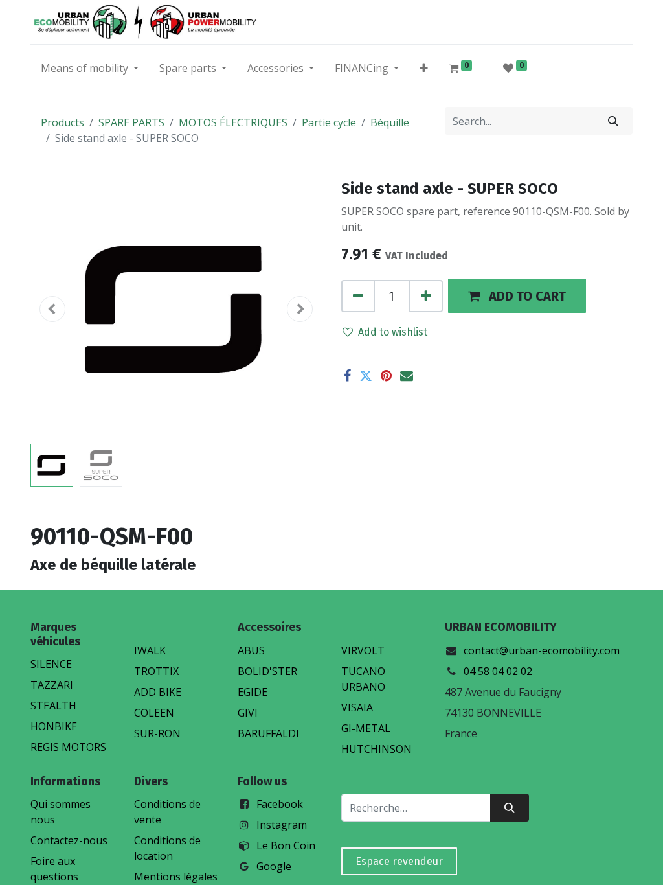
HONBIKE (53, 726)
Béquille (389, 122)
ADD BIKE (157, 692)
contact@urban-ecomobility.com (542, 650)
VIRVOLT (363, 650)
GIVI (248, 713)
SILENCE (51, 664)
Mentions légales (176, 876)
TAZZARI (51, 685)
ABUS (251, 650)
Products (62, 122)
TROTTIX (156, 671)
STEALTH (53, 705)
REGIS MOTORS (68, 747)
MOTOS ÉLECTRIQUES (233, 122)
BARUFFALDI (268, 733)
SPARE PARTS (131, 122)
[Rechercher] (509, 808)
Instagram (281, 825)
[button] (424, 70)
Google (273, 866)
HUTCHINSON (376, 749)
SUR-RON (157, 733)
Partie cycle (329, 122)
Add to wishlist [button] (392, 332)
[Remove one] (358, 296)
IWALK (150, 650)
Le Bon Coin (285, 845)
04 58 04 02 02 (498, 671)
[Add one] (426, 296)
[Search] (613, 121)
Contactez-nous (68, 840)
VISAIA (357, 707)
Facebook (279, 804)
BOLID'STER (267, 671)
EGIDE (252, 692)
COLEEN (154, 713)
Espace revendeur (399, 861)
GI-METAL (365, 728)
